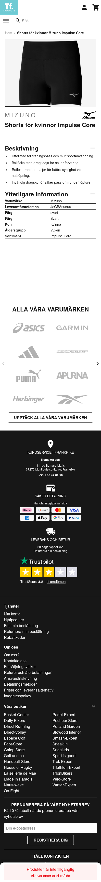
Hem (8, 32)
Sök (25, 20)
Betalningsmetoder (20, 684)
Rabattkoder (14, 637)
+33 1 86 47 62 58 (50, 475)
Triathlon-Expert (66, 767)
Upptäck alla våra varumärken (50, 417)
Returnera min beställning (26, 631)
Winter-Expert (64, 785)
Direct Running (17, 726)
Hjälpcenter (14, 619)
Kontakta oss (50, 459)
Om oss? (11, 655)
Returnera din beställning (50, 551)
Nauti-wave (14, 785)
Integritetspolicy (17, 696)
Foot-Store (13, 744)
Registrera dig (51, 840)
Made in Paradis (18, 779)
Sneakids (60, 749)
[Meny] (6, 21)
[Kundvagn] (96, 7)
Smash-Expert (64, 738)
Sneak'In (60, 744)
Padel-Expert (63, 714)
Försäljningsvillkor (20, 666)
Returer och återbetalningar (27, 672)
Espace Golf (14, 738)
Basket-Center (16, 714)
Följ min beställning (21, 625)
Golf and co (14, 755)
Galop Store (14, 749)
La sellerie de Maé (20, 773)
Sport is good (64, 755)
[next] (97, 363)
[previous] (3, 363)
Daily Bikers (14, 720)
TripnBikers (62, 773)
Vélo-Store (61, 779)
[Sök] (18, 20)
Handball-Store (17, 761)
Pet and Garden (66, 726)
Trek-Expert (62, 761)
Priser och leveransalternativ (28, 690)
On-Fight (11, 790)
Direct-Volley (15, 732)
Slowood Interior (66, 732)
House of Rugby (18, 767)
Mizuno (21, 115)
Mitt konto (12, 614)
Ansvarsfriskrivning (20, 678)
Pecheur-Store (64, 720)
